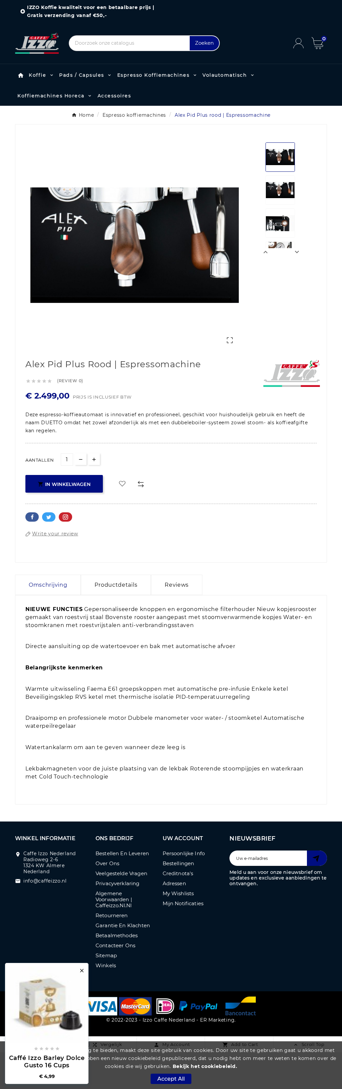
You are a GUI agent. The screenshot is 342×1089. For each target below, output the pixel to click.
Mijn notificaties (183, 903)
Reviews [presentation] (177, 585)
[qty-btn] (94, 459)
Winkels (106, 965)
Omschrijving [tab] (48, 585)
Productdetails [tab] (116, 585)
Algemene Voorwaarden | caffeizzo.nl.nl (114, 899)
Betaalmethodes (117, 935)
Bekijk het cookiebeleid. (205, 1066)
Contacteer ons (115, 945)
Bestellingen (178, 863)
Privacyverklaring (118, 883)
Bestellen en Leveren (122, 853)
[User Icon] (302, 43)
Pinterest (65, 517)
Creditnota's (178, 873)
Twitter (48, 517)
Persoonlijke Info (184, 853)
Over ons (107, 863)
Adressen (174, 883)
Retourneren (112, 915)
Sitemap (106, 955)
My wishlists (178, 893)
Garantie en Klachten (123, 925)
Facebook (32, 517)
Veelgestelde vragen (121, 873)
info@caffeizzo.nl (45, 881)
